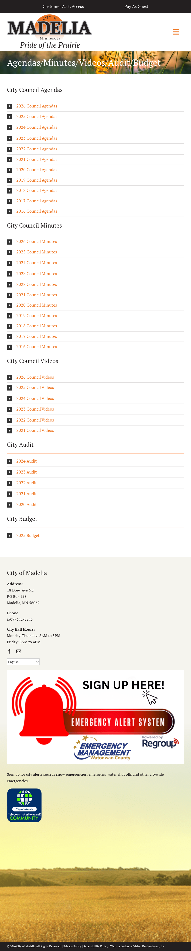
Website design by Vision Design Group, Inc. (137, 946)
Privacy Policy (72, 946)
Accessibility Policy (95, 946)
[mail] (18, 651)
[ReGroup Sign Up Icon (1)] (95, 671)
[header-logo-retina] (49, 15)
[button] (95, 106)
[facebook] (9, 651)
